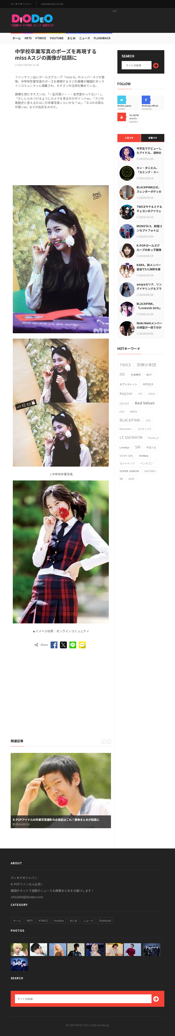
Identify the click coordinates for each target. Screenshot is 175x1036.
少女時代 (136, 374)
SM (137, 447)
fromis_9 (153, 437)
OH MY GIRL (126, 455)
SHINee (143, 455)
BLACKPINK (130, 420)
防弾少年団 (146, 364)
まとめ (71, 38)
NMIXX (133, 411)
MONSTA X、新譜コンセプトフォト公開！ (149, 230)
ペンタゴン (146, 463)
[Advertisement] (114, 20)
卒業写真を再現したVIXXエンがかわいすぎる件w (43, 820)
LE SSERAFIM (131, 437)
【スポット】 (144, 429)
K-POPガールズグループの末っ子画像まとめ (149, 249)
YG (121, 478)
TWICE (125, 364)
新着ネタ (153, 137)
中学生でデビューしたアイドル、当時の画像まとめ (149, 152)
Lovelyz (125, 447)
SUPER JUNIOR (129, 471)
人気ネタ (129, 137)
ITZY (148, 420)
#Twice (40, 38)
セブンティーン (128, 384)
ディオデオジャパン (21, 4)
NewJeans (125, 429)
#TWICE (43, 920)
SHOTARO (150, 471)
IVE (122, 374)
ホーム (16, 38)
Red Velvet (145, 403)
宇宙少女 (151, 447)
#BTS (28, 38)
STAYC (152, 394)
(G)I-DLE (124, 403)
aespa (148, 383)
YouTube (57, 38)
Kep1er (126, 393)
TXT (140, 394)
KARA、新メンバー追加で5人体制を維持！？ (149, 269)
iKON (131, 478)
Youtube (59, 920)
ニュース (84, 38)
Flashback (102, 38)
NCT (149, 374)
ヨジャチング (127, 463)
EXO (122, 411)
